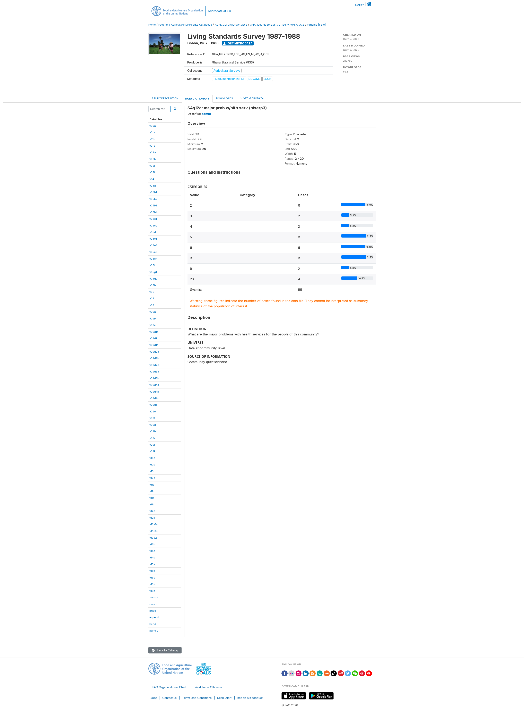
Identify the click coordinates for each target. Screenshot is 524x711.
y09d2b (154, 358)
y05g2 (153, 278)
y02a (152, 152)
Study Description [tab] (165, 98)
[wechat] (355, 673)
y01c (152, 145)
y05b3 (153, 205)
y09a (152, 311)
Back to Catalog (167, 650)
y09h (152, 431)
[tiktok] (334, 673)
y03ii (152, 172)
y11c (152, 497)
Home (152, 24)
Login (358, 4)
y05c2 (153, 225)
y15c (152, 577)
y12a (152, 511)
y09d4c (154, 398)
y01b (152, 139)
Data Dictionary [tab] (197, 98)
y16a (152, 584)
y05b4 (153, 212)
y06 (151, 291)
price (152, 610)
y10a (152, 458)
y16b (152, 590)
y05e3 (153, 252)
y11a (152, 484)
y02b (152, 159)
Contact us (169, 698)
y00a (152, 125)
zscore (153, 597)
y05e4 (153, 258)
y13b (152, 544)
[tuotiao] (341, 673)
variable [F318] (316, 24)
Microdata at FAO (220, 11)
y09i (152, 438)
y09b (152, 318)
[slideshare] (320, 673)
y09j (152, 444)
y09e (152, 411)
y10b (152, 464)
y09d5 (153, 404)
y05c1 (153, 218)
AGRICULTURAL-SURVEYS (231, 24)
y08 (151, 305)
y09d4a (154, 384)
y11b (152, 491)
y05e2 (153, 245)
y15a (152, 564)
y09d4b (154, 391)
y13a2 (153, 537)
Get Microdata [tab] (253, 98)
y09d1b (153, 338)
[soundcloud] (327, 673)
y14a (152, 550)
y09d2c (154, 365)
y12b (152, 517)
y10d (152, 477)
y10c (152, 471)
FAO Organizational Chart (169, 687)
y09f (152, 418)
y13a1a (153, 524)
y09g (152, 424)
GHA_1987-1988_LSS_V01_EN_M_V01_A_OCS (277, 24)
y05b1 (153, 192)
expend (154, 617)
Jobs (153, 698)
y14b (152, 557)
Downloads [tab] (224, 98)
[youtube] (369, 673)
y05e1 (153, 238)
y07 (151, 298)
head (152, 624)
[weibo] (362, 673)
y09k (152, 451)
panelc (153, 630)
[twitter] (348, 673)
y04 (151, 179)
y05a (152, 185)
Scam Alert (224, 698)
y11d (152, 504)
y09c (152, 325)
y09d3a (154, 371)
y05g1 (153, 272)
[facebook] (284, 673)
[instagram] (299, 673)
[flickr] (291, 673)
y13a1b (153, 531)
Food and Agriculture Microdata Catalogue (185, 24)
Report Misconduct (250, 698)
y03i (152, 165)
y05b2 (153, 198)
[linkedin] (306, 673)
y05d (152, 232)
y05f (152, 265)
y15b (152, 570)
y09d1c (153, 344)
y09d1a (153, 331)
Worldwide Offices (207, 687)
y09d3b (154, 378)
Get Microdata (240, 43)
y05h (152, 285)
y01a (152, 132)
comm (153, 604)
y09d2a (154, 351)
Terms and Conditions (197, 698)
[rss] (312, 673)
